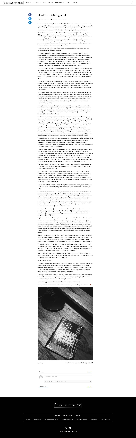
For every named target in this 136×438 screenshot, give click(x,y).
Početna (57, 415)
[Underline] (49, 381)
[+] (65, 381)
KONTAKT (75, 2)
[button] (30, 14)
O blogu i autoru (68, 415)
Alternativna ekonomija (82, 419)
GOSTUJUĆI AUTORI (48, 2)
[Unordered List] (55, 381)
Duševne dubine (37, 419)
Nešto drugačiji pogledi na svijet (51, 419)
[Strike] (51, 381)
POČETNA (28, 2)
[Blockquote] (57, 381)
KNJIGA (68, 2)
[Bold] (45, 381)
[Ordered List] (53, 381)
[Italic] (47, 381)
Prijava (90, 372)
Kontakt (78, 415)
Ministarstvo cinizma (105, 419)
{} (63, 381)
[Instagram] (66, 428)
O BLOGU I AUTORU (59, 2)
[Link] (61, 381)
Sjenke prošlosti (94, 419)
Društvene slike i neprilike (67, 419)
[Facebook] (70, 428)
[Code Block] (59, 381)
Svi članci (28, 419)
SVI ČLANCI (36, 2)
